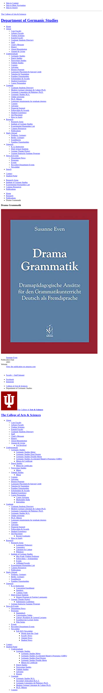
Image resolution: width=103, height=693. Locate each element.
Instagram (10, 382)
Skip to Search (12, 8)
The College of (30, 410)
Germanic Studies (29, 20)
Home (8, 26)
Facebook (10, 379)
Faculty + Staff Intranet (15, 375)
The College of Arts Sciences (13, 14)
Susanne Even (11, 357)
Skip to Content (12, 3)
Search (8, 169)
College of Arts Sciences (17, 386)
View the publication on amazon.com (21, 367)
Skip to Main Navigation (16, 5)
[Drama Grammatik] (49, 353)
